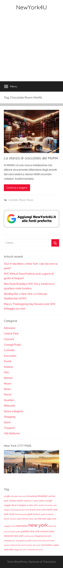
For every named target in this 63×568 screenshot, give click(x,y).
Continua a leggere (17, 187)
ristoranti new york (13, 535)
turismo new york (33, 545)
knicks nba (33, 519)
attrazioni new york (18, 496)
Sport (7, 422)
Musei (22, 200)
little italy (42, 519)
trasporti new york (17, 545)
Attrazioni (9, 328)
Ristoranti (9, 405)
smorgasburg (21, 541)
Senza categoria (13, 411)
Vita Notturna (12, 433)
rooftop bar (29, 536)
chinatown (27, 501)
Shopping (9, 416)
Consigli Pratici (12, 344)
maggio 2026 (9, 526)
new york (38, 525)
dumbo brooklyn (45, 505)
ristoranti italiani (47, 531)
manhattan (22, 525)
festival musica (21, 514)
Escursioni (10, 355)
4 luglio (7, 496)
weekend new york (35, 550)
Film (6, 372)
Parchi (7, 394)
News (30, 200)
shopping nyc (9, 541)
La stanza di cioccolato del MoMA (31, 158)
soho (29, 540)
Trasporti (9, 427)
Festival (8, 367)
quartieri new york (30, 531)
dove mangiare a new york (25, 505)
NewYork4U (31, 7)
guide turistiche (47, 514)
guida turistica (33, 514)
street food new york (41, 541)
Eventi (7, 361)
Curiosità (13, 200)
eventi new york (38, 509)
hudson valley (16, 519)
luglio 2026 (51, 519)
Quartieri (9, 400)
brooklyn (42, 496)
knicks (25, 519)
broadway (32, 496)
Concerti (9, 339)
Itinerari (8, 377)
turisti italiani (46, 545)
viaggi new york (20, 550)
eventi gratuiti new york (19, 510)
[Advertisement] (31, 48)
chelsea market (16, 501)
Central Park (11, 333)
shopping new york (42, 536)
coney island (38, 501)
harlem (7, 519)
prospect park (14, 532)
